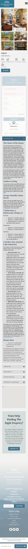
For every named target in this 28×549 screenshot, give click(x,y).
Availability (8, 371)
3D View (5, 70)
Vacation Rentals (14, 514)
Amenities (7, 366)
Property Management (14, 518)
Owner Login (14, 516)
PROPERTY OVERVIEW (11, 382)
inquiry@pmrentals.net (14, 496)
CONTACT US (14, 448)
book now (20, 546)
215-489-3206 (14, 494)
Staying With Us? (14, 524)
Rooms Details (9, 377)
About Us (14, 522)
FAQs (14, 520)
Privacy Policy (17, 540)
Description (8, 138)
